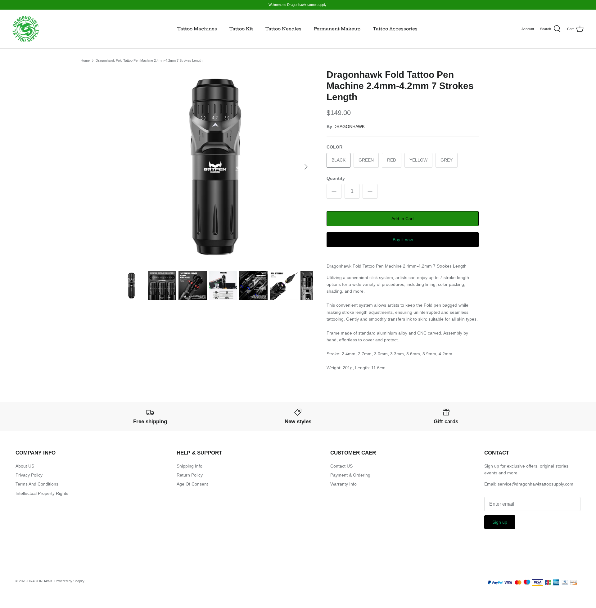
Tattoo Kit (241, 29)
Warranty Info (343, 484)
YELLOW (418, 160)
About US (25, 466)
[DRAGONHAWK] (25, 29)
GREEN (366, 160)
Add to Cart (402, 218)
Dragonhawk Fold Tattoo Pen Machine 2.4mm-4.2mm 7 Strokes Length (149, 60)
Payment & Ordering (350, 475)
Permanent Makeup (337, 29)
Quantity (336, 178)
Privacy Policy (29, 475)
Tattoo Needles (283, 29)
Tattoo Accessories (395, 29)
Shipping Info (189, 466)
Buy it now (403, 239)
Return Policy (190, 475)
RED (391, 160)
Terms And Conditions (37, 484)
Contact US (341, 466)
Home (85, 60)
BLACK (338, 160)
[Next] (306, 167)
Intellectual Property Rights (42, 493)
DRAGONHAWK (349, 126)
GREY (446, 160)
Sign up (499, 522)
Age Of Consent (192, 484)
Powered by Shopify (69, 581)
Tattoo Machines (197, 29)
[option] (215, 166)
